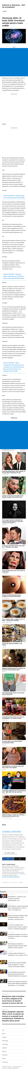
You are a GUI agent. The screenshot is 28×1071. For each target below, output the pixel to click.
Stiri (3, 1030)
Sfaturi (4, 1058)
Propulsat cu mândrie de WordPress (10, 1068)
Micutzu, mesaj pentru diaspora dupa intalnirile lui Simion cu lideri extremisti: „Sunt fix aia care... (17, 917)
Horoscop (20, 882)
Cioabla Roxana (11, 831)
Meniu (4, 11)
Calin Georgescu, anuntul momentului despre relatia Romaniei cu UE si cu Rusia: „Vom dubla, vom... (18, 908)
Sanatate (4, 1055)
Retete (4, 1051)
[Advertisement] (14, 62)
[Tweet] (20, 858)
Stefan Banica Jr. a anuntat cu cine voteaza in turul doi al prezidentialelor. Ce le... (17, 898)
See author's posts (9, 853)
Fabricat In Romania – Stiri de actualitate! (13, 6)
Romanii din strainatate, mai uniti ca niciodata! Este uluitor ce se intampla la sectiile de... (17, 936)
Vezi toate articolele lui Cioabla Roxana (11, 876)
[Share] (8, 858)
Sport (3, 1033)
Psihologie (5, 1040)
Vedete (4, 1037)
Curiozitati (5, 1044)
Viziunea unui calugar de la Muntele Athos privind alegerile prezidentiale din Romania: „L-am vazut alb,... (17, 983)
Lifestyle (4, 1048)
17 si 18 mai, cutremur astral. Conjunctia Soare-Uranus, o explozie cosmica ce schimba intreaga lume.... (17, 926)
